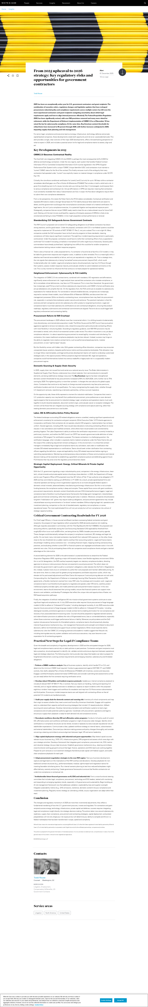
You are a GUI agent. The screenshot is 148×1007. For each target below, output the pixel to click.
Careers (93, 3)
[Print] (14, 75)
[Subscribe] (17, 75)
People (26, 3)
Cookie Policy (39, 1004)
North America (51, 913)
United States (64, 913)
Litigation (37, 887)
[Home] (9, 3)
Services (39, 3)
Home (4, 9)
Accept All (120, 1000)
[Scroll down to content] (122, 72)
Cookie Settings (106, 1000)
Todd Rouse (38, 93)
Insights (52, 3)
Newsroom (66, 3)
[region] (74, 1000)
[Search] (145, 3)
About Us (80, 3)
